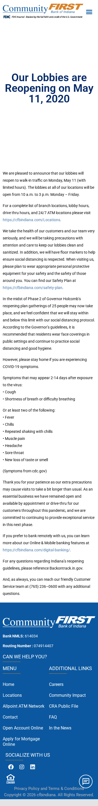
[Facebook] (10, 767)
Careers (56, 684)
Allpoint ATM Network (23, 706)
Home (8, 684)
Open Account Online (23, 728)
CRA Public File (63, 706)
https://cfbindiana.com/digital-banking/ (36, 550)
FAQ (53, 717)
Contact (10, 717)
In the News (60, 728)
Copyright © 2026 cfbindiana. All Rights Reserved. (49, 794)
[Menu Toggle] (89, 11)
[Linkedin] (32, 767)
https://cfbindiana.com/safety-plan (32, 287)
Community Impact (67, 695)
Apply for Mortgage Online (21, 741)
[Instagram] (21, 767)
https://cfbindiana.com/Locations (31, 220)
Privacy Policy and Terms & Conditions (49, 788)
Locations (12, 695)
